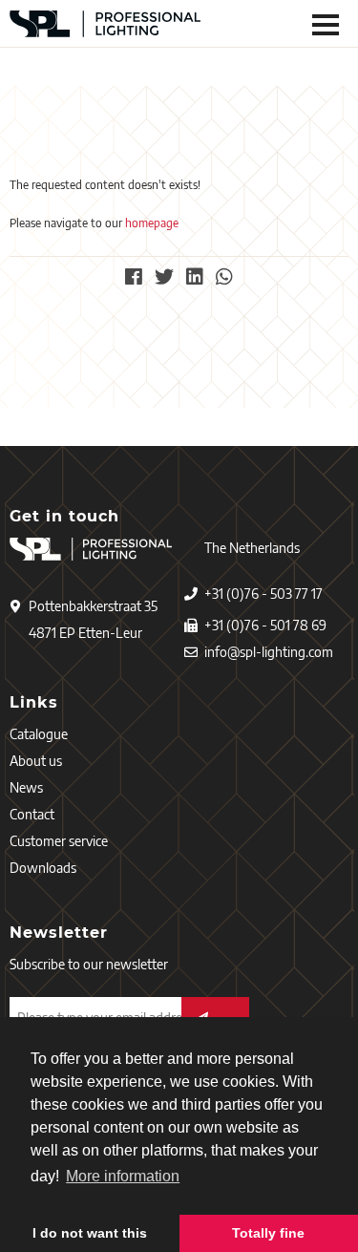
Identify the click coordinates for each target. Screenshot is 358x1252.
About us (36, 761)
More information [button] (122, 1176)
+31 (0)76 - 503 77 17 (263, 593)
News (26, 787)
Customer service (59, 841)
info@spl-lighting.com (268, 652)
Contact (32, 814)
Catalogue (39, 734)
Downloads (43, 867)
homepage (152, 223)
